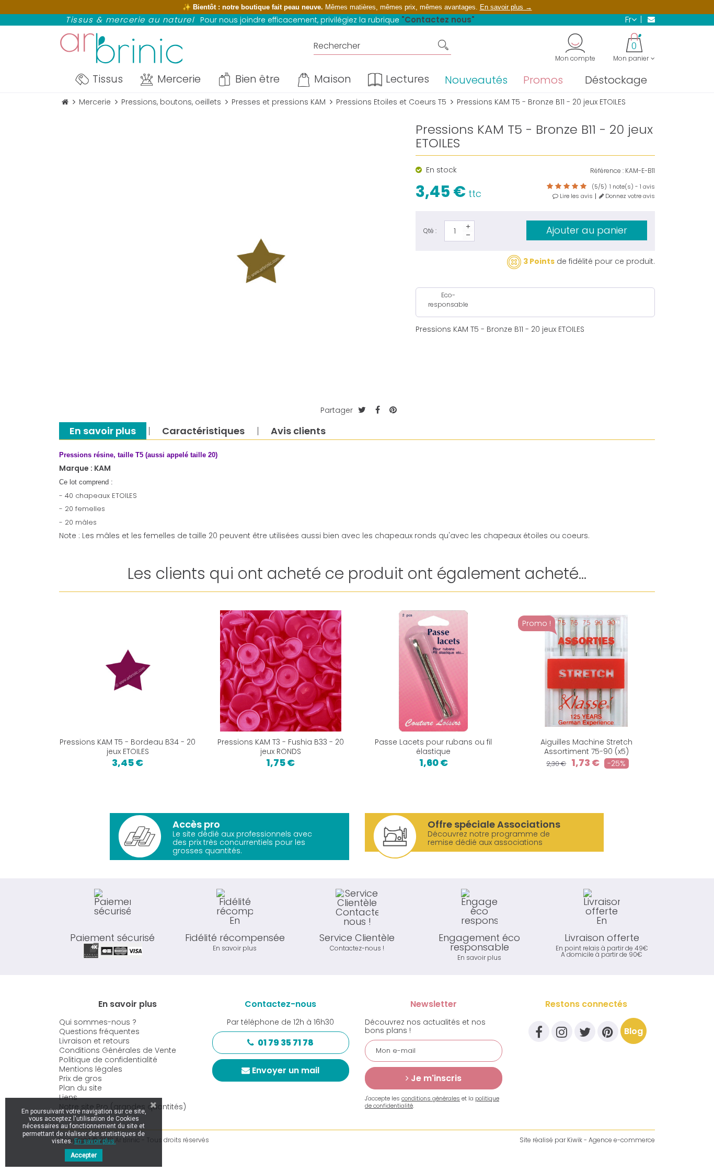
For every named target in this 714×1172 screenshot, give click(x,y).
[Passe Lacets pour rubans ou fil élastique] (433, 671)
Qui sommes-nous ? (97, 1022)
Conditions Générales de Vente (117, 1050)
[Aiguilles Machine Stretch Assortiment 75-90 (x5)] (587, 671)
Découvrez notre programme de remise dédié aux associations (494, 833)
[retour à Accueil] (65, 102)
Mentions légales (90, 1069)
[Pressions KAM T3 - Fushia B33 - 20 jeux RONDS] (281, 671)
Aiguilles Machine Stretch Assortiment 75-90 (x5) (586, 747)
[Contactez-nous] (648, 19)
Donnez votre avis (629, 196)
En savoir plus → (506, 7)
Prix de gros (80, 1078)
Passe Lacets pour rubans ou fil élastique (433, 747)
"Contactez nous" (438, 19)
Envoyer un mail (285, 1070)
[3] (566, 186)
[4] (575, 186)
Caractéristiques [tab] (203, 430)
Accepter (84, 1155)
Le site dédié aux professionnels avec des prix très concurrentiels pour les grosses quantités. (242, 837)
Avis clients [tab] (298, 430)
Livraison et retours (94, 1041)
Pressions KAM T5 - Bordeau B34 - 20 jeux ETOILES (127, 747)
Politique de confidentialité (108, 1059)
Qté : (429, 230)
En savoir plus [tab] (103, 430)
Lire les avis (575, 196)
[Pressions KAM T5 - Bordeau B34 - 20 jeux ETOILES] (128, 671)
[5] (583, 186)
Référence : (607, 171)
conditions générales (430, 1098)
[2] (558, 186)
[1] (550, 186)
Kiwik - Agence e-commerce (611, 1139)
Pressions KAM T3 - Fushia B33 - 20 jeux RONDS (280, 747)
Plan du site (80, 1088)
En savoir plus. (95, 1141)
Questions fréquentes (99, 1031)
